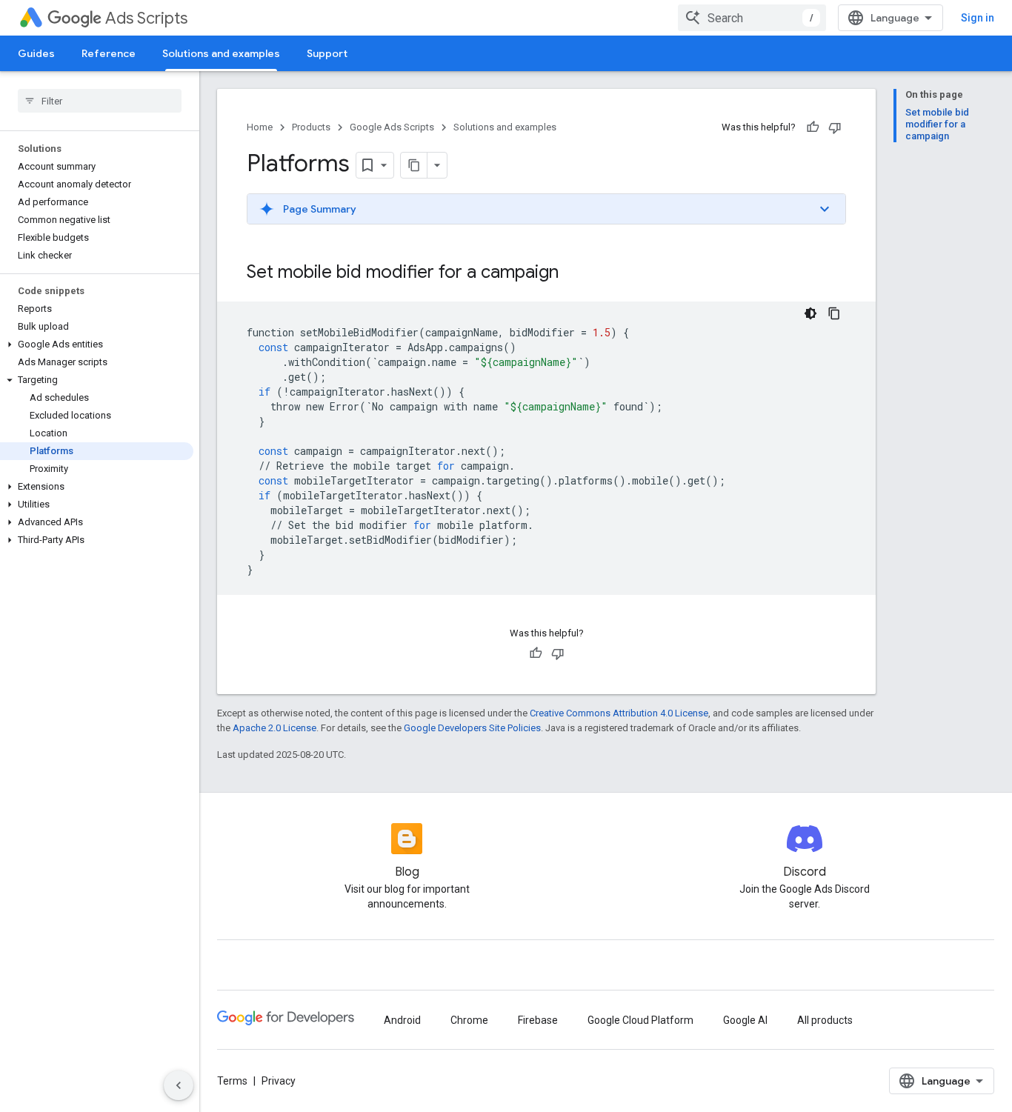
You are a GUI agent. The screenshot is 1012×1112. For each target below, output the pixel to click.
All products (825, 1020)
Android (402, 1020)
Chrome (469, 1020)
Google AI (745, 1020)
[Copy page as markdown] (414, 165)
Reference (108, 53)
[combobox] (752, 17)
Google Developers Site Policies (472, 727)
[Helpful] (813, 127)
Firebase (538, 1020)
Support (327, 53)
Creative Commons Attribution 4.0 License (619, 713)
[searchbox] (100, 101)
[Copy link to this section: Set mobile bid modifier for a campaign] (573, 273)
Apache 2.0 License (274, 727)
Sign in (977, 18)
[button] (96, 344)
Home (260, 127)
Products (311, 127)
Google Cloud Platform (640, 1020)
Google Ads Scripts (392, 127)
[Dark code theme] (810, 313)
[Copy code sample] (834, 313)
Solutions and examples (221, 53)
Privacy (279, 1081)
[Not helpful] (835, 127)
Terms (232, 1081)
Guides (36, 53)
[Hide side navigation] (178, 1085)
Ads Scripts (146, 18)
